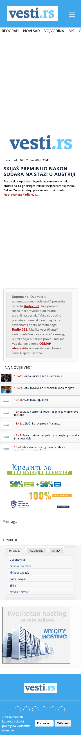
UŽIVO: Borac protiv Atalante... (41, 423)
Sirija (13, 585)
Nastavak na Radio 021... (21, 194)
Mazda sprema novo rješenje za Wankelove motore (46, 413)
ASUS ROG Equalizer (35, 400)
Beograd (10, 30)
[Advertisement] (40, 81)
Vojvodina (54, 30)
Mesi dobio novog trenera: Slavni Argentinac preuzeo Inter (39, 448)
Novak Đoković (19, 592)
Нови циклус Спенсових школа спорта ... (49, 388)
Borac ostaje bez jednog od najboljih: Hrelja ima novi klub (46, 436)
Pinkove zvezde (19, 572)
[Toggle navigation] (71, 13)
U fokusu (14, 551)
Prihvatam (44, 723)
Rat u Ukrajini (18, 579)
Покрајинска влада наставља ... (43, 376)
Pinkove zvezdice (20, 566)
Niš (71, 30)
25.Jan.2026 (33, 160)
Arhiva (56, 551)
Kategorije (36, 551)
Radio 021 (18, 160)
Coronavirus (18, 560)
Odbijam (63, 723)
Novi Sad (31, 30)
